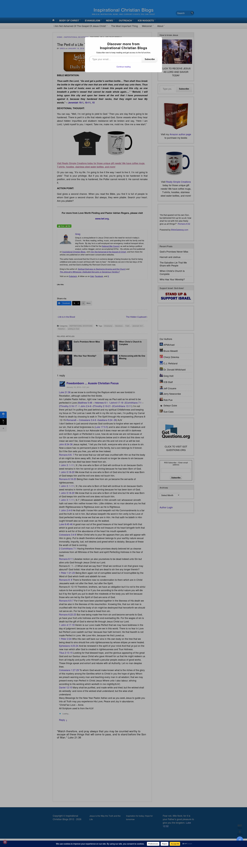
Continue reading (124, 66)
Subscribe (150, 59)
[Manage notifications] (5, 842)
